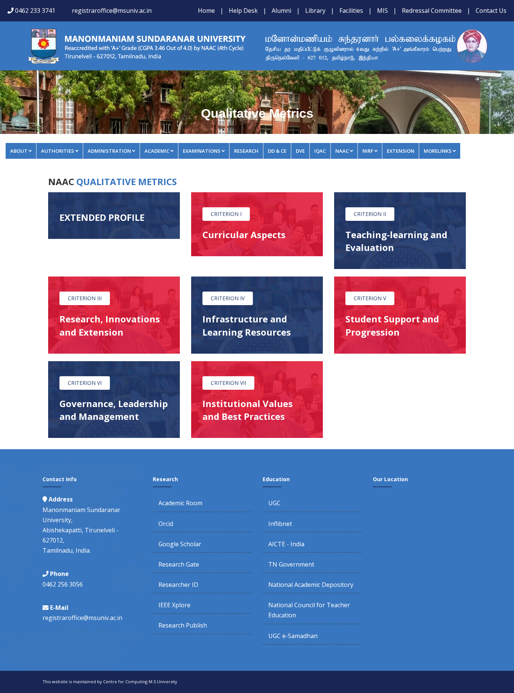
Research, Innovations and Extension (109, 325)
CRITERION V (370, 298)
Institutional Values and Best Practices (247, 409)
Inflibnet (280, 524)
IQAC (320, 150)
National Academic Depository (310, 585)
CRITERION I (226, 213)
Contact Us (491, 10)
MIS (382, 10)
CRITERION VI (85, 382)
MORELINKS (438, 150)
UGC (274, 503)
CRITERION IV (228, 298)
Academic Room (180, 503)
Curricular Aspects (244, 234)
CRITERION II (370, 213)
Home (206, 10)
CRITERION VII (228, 382)
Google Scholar (179, 544)
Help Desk (243, 10)
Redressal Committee (432, 10)
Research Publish (182, 625)
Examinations (202, 150)
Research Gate (178, 564)
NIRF (367, 150)
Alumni (281, 10)
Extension (400, 150)
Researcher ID (178, 585)
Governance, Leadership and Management (113, 409)
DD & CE (277, 150)
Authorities (57, 150)
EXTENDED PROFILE (101, 217)
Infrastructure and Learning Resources (246, 325)
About (18, 150)
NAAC (342, 150)
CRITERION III (85, 298)
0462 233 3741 (35, 10)
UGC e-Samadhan (293, 636)
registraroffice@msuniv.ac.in (112, 10)
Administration (109, 150)
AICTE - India (286, 544)
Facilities (351, 10)
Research (246, 150)
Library (315, 10)
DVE (300, 150)
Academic (156, 150)
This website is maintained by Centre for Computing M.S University (110, 681)
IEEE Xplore (174, 605)
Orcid (165, 524)
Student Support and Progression (392, 325)
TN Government (291, 564)
